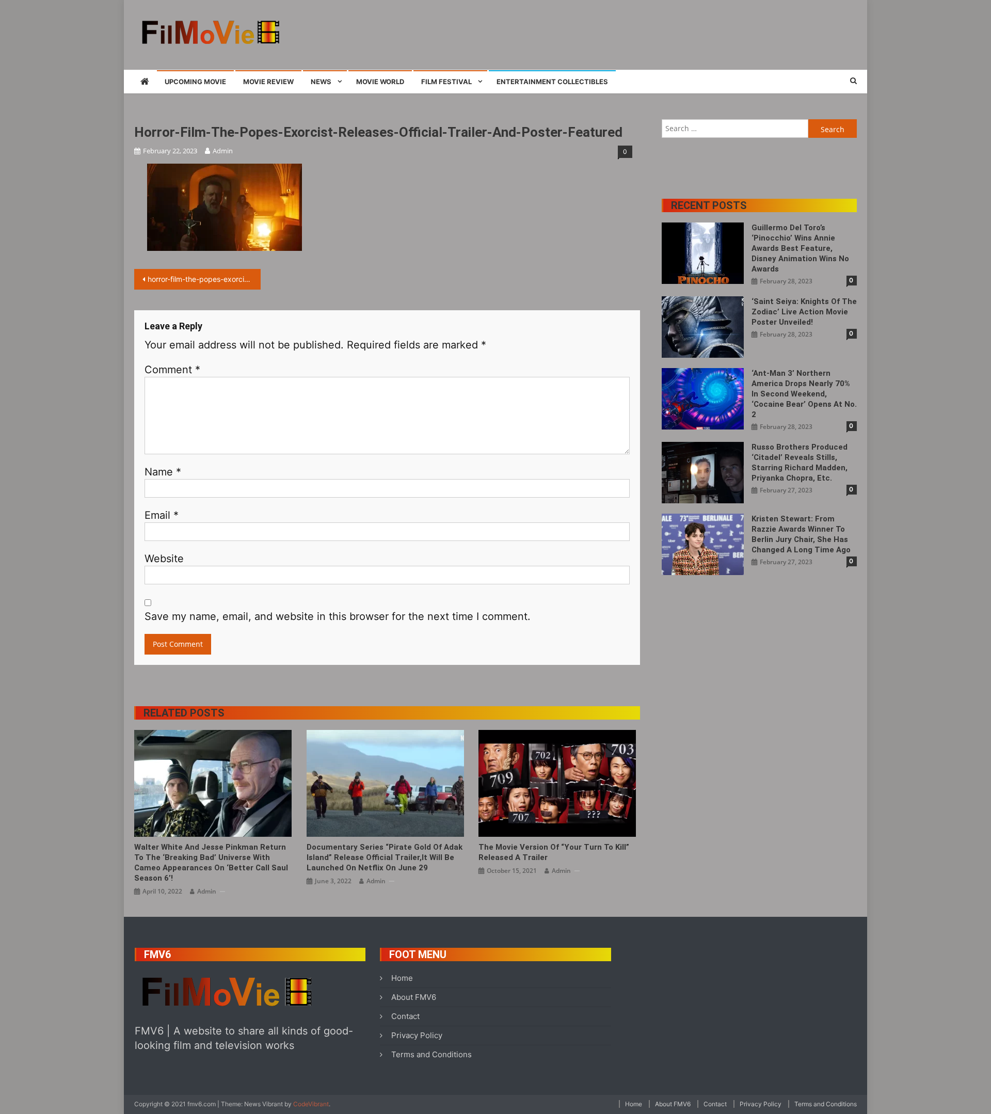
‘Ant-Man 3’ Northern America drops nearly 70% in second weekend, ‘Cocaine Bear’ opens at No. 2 (804, 394)
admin (223, 150)
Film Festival (446, 81)
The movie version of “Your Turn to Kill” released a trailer (553, 852)
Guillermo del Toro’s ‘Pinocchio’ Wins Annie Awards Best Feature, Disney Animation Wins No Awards (800, 248)
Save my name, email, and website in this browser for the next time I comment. (338, 616)
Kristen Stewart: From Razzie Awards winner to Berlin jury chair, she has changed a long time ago (801, 534)
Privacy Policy (416, 1035)
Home (402, 978)
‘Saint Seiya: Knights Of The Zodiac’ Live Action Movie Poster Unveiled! (804, 312)
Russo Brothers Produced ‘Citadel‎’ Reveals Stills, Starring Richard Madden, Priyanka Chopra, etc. (800, 462)
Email (162, 515)
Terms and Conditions (431, 1054)
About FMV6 (413, 997)
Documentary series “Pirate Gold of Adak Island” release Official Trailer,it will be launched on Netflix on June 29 (384, 857)
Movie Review (268, 81)
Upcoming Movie (195, 81)
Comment (172, 369)
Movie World (380, 81)
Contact (405, 1016)
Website (164, 558)
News (321, 81)
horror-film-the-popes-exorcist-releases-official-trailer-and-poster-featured (204, 279)
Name (163, 472)
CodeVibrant (311, 1104)
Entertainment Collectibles (552, 81)
